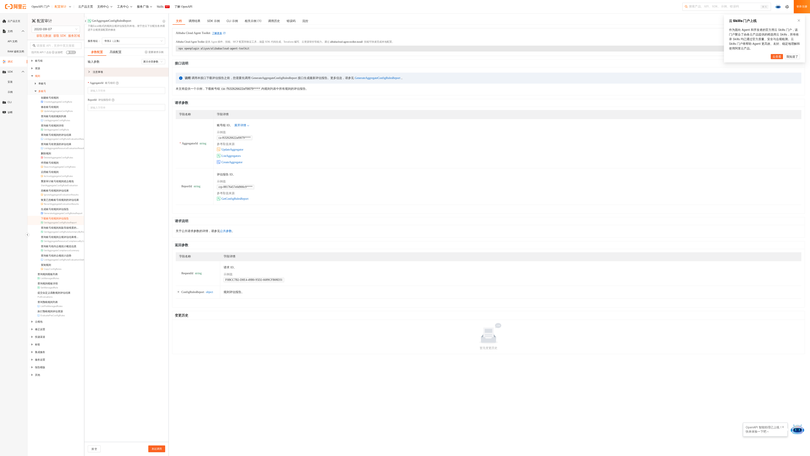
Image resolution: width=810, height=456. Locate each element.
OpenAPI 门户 (41, 6)
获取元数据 (43, 35)
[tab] (97, 52)
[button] (126, 72)
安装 (10, 81)
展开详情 (240, 125)
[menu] (13, 66)
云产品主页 (14, 21)
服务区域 (74, 35)
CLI (10, 102)
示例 (10, 92)
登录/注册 (801, 6)
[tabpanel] (126, 251)
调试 (10, 61)
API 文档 (12, 41)
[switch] (71, 52)
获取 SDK (59, 35)
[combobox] (123, 90)
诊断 (10, 112)
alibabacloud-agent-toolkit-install (346, 41)
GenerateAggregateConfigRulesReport (377, 78)
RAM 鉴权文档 (16, 51)
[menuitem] (13, 21)
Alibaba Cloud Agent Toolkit (190, 41)
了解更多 (217, 33)
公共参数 (226, 231)
